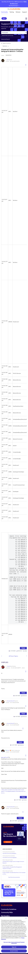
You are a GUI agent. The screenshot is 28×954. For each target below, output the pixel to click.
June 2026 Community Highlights (10, 857)
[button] (25, 64)
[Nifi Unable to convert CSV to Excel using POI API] (1, 656)
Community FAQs (7, 912)
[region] (14, 935)
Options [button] (5, 46)
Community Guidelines (8, 909)
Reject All (14, 947)
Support (24, 12)
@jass (2, 757)
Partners (18, 12)
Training (12, 12)
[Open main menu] (26, 18)
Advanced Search (5, 39)
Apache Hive (8, 55)
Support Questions (7, 43)
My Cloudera (5, 916)
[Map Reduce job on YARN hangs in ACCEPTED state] (26, 655)
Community (4, 12)
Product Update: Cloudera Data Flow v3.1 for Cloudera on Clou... (14, 873)
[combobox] (14, 35)
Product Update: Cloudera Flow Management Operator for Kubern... (12, 867)
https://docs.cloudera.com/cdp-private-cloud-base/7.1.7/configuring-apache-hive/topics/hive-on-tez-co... (13, 791)
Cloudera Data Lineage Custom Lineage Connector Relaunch (13, 862)
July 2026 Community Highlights (9, 853)
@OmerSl (6, 757)
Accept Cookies (14, 950)
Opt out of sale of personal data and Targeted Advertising (14, 943)
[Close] (26, 918)
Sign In (4, 18)
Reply (23, 648)
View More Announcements (14, 877)
